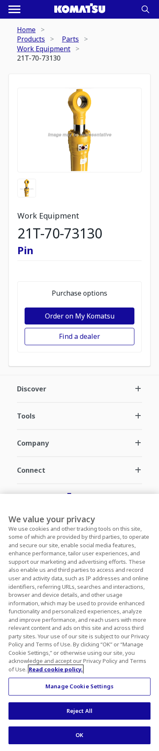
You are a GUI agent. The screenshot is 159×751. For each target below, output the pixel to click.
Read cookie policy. (56, 669)
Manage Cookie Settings (79, 686)
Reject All (79, 711)
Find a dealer (79, 336)
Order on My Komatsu (79, 316)
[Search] (145, 9)
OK (79, 735)
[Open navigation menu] (14, 9)
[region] (79, 622)
